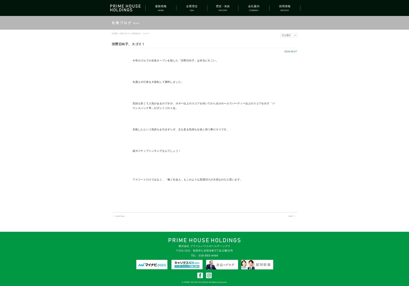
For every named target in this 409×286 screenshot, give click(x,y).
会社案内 (253, 6)
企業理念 (191, 6)
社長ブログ (124, 33)
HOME (115, 33)
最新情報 (160, 6)
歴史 (223, 6)
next (291, 216)
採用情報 (284, 6)
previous (120, 216)
